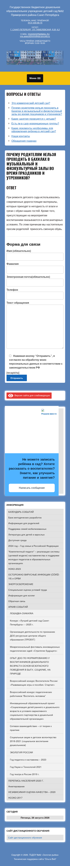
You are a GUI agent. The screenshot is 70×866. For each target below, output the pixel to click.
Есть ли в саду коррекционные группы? (35, 123)
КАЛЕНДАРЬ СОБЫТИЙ (21, 511)
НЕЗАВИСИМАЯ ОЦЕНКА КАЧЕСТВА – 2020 (32, 792)
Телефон (12, 290)
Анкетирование (16, 786)
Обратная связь (16, 601)
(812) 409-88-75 (35, 22)
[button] (35, 78)
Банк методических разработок (25, 517)
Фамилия (13, 264)
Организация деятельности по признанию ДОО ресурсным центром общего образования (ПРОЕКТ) (32, 635)
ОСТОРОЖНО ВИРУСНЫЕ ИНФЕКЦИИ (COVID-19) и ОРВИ (34, 576)
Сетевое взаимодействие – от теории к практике (31, 727)
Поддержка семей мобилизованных (27, 528)
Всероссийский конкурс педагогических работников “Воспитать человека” (31, 693)
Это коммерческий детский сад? (30, 103)
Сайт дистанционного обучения (25, 837)
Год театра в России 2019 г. (24, 774)
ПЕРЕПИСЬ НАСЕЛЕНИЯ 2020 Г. (26, 780)
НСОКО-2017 (15, 797)
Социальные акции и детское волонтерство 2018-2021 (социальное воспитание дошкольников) (33, 741)
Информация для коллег (21, 595)
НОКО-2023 (14, 568)
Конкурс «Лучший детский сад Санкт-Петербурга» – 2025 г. (29, 622)
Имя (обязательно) (19, 251)
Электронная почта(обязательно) (28, 277)
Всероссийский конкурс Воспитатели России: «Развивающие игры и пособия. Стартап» (34, 682)
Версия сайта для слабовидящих (31, 395)
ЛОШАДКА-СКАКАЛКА (21, 613)
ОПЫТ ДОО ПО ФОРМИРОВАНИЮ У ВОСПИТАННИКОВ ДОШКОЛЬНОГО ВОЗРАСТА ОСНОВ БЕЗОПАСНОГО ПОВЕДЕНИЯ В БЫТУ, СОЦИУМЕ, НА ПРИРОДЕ (30, 665)
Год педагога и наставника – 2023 (28, 759)
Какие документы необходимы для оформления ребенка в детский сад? (33, 129)
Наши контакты (20, 136)
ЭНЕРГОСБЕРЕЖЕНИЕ (20, 584)
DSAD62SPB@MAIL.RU (39, 34)
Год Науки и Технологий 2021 (26, 766)
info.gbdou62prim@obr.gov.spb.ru (35, 36)
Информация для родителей (23, 523)
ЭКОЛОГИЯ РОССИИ (21, 752)
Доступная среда (17, 540)
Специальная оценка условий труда (27, 589)
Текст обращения (18, 302)
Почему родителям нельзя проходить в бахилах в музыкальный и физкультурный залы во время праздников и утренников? (36, 111)
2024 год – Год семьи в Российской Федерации (33, 545)
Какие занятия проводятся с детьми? (33, 119)
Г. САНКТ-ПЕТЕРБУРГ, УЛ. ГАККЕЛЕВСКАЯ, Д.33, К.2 (35, 29)
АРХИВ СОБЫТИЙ (18, 606)
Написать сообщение (32, 487)
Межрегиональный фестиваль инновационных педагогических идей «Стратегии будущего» (35, 648)
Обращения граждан (23, 141)
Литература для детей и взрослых (26, 534)
